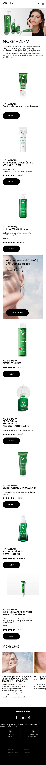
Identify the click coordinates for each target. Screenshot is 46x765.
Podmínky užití (10, 749)
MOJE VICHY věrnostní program (33, 735)
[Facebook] (16, 717)
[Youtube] (29, 717)
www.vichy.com (27, 756)
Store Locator (26, 749)
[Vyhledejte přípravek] (34, 3)
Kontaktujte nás (27, 752)
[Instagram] (23, 717)
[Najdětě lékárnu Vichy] (38, 3)
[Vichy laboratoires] (8, 3)
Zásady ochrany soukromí (12, 752)
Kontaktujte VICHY (10, 735)
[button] (42, 3)
